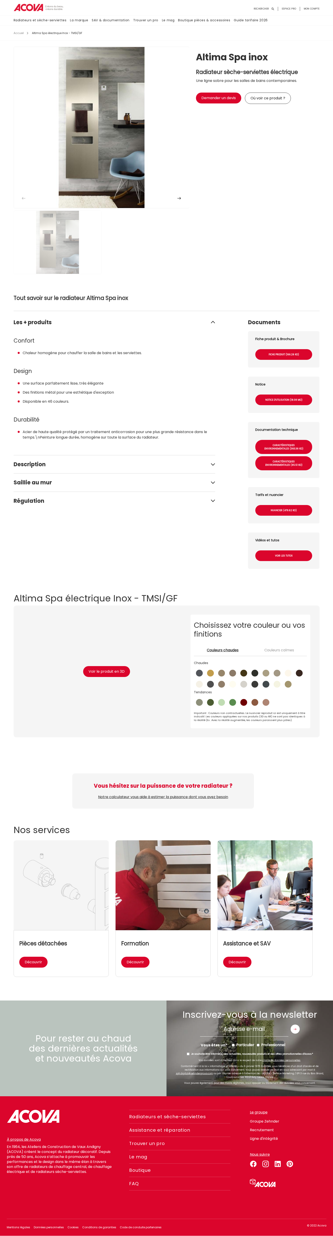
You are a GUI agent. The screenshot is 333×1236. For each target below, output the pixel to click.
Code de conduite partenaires (141, 1227)
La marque (79, 20)
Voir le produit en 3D (107, 671)
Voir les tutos (284, 555)
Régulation (29, 501)
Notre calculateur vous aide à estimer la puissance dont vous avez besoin (163, 796)
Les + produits (33, 322)
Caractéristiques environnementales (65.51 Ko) (283, 463)
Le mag (168, 20)
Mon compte (312, 8)
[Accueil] (38, 8)
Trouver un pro (145, 20)
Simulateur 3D (262, 1183)
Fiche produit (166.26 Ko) (284, 354)
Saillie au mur (33, 482)
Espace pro (289, 8)
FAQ (134, 1183)
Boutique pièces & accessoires (204, 20)
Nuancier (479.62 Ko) (284, 510)
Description (30, 464)
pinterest (290, 1163)
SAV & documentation (111, 20)
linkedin (277, 1163)
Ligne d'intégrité (264, 1138)
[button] (179, 198)
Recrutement (262, 1130)
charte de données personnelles (281, 1060)
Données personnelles (49, 1227)
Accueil (19, 33)
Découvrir (33, 962)
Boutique (140, 1170)
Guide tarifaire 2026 (251, 20)
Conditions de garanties (99, 1227)
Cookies (73, 1227)
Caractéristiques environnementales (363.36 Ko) (283, 447)
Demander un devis (218, 98)
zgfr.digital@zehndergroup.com (194, 1073)
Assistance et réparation (159, 1130)
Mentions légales (18, 1227)
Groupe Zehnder (264, 1121)
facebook (253, 1163)
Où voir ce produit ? (268, 98)
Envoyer (295, 1029)
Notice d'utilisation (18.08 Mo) (283, 400)
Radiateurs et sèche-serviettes (40, 20)
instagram (265, 1163)
